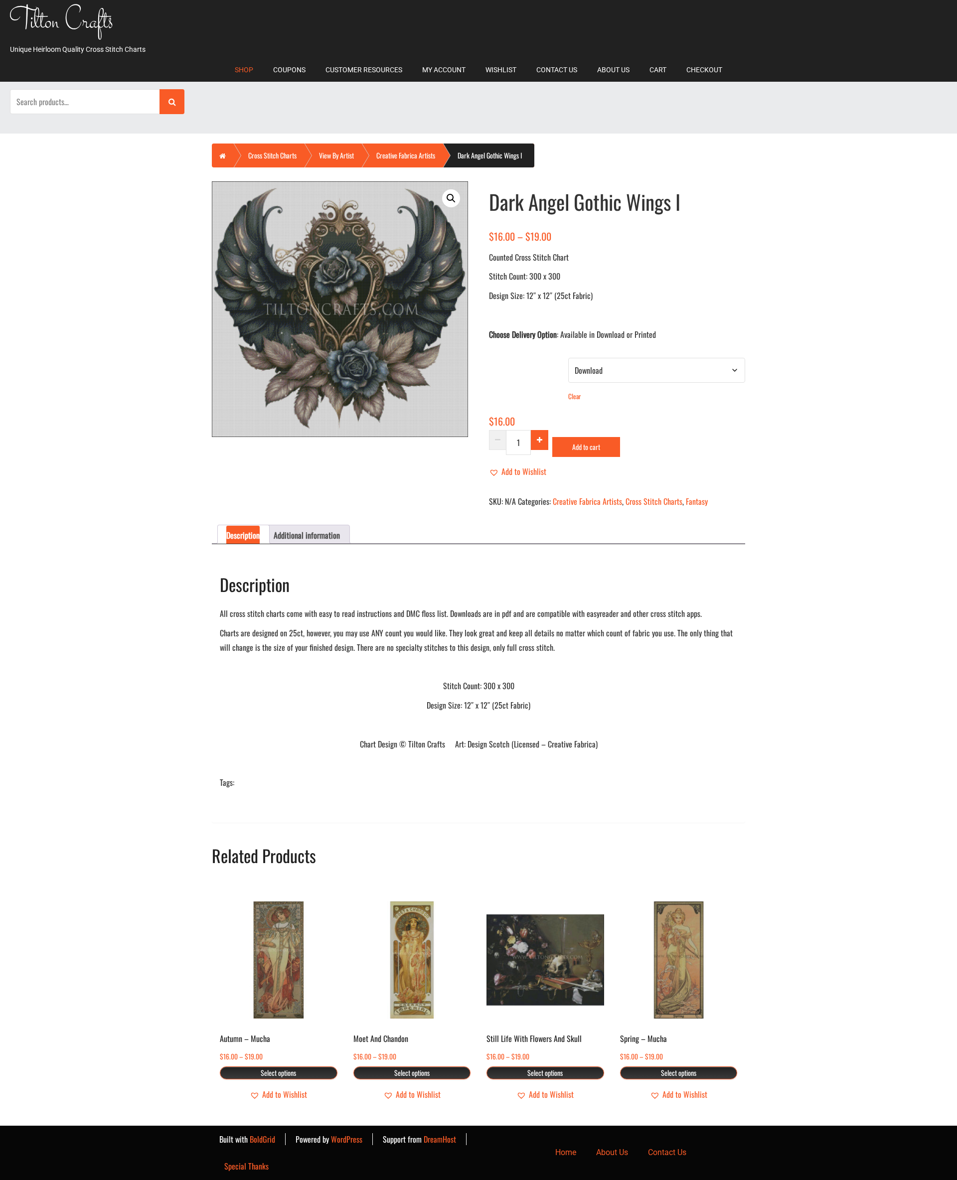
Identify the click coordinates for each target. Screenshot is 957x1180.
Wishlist (500, 70)
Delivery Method (512, 363)
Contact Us (556, 70)
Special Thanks (246, 1166)
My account (444, 70)
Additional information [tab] (307, 535)
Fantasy (697, 501)
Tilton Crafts (62, 23)
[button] (451, 198)
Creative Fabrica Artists (405, 155)
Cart (657, 70)
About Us (613, 70)
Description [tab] (243, 535)
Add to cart (586, 447)
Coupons (289, 70)
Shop (244, 70)
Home (565, 1152)
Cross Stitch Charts (272, 155)
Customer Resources (363, 70)
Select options (278, 1072)
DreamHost (440, 1139)
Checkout (704, 70)
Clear (574, 396)
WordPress (346, 1139)
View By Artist (336, 155)
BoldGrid (262, 1139)
